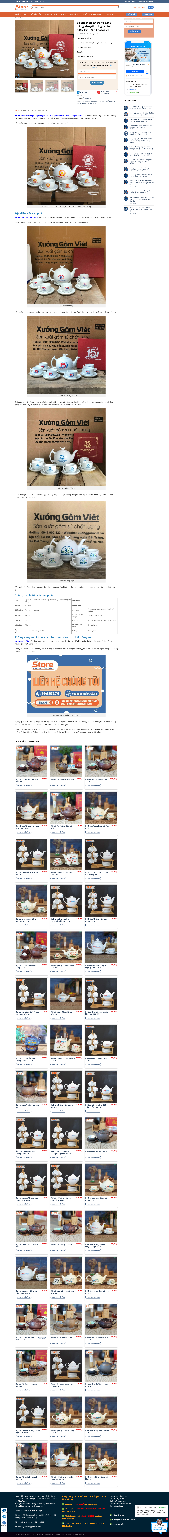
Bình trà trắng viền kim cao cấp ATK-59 (62, 1106)
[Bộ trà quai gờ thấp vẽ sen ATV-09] (101, 1273)
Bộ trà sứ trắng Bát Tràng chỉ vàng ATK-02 (27, 1013)
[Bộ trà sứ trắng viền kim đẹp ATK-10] (101, 901)
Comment (132, 186)
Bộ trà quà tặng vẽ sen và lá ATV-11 (96, 1478)
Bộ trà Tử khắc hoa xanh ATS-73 (26, 1478)
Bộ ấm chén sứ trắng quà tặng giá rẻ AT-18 (27, 1199)
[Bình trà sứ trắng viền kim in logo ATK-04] (31, 808)
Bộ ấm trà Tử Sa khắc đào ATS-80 (27, 780)
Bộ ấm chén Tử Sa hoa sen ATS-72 (27, 1106)
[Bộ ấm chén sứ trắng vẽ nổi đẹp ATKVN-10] (31, 1412)
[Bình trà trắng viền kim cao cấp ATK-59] (66, 1087)
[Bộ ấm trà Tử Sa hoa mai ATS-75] (31, 1319)
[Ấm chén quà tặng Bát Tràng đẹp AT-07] (31, 1133)
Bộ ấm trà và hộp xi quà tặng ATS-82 (26, 966)
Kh (119, 1515)
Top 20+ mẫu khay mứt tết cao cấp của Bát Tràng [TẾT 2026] (140, 107)
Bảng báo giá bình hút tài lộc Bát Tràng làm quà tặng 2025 (141, 114)
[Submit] (118, 7)
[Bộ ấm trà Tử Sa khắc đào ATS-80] (31, 761)
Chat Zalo (4, 1519)
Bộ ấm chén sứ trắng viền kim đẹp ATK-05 (96, 1013)
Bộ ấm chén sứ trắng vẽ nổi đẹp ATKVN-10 (28, 1431)
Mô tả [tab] (17, 111)
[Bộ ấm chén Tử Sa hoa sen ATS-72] (31, 1087)
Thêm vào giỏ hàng (23, 785)
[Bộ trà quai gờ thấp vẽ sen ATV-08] (66, 1273)
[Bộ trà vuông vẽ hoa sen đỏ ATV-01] (66, 1040)
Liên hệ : (134, 1)
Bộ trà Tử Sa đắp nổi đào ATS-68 (61, 1245)
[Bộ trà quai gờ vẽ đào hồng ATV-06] (66, 1412)
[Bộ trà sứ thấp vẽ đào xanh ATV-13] (101, 1412)
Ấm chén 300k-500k (102, 101)
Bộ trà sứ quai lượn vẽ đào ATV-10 (97, 827)
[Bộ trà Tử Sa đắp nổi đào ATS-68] (66, 1226)
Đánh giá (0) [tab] (25, 111)
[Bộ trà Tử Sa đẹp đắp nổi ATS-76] (66, 808)
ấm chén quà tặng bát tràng (88, 103)
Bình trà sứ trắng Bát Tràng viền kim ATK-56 (60, 920)
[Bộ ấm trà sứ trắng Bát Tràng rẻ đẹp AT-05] (101, 1087)
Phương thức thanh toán (119, 1496)
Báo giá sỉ (4, 1513)
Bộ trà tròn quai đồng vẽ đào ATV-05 (96, 1199)
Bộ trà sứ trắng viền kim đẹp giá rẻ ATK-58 (61, 1199)
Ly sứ (84, 14)
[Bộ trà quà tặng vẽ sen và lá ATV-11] (101, 1459)
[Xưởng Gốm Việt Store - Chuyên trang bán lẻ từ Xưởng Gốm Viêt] (21, 7)
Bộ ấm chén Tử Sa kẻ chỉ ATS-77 (96, 1152)
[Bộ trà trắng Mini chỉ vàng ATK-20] (66, 994)
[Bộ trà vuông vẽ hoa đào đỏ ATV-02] (66, 854)
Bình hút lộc (51, 14)
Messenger (4, 1525)
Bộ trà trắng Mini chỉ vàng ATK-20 (62, 1013)
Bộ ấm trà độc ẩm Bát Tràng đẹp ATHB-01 (25, 1059)
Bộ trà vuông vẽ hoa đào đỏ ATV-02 (61, 873)
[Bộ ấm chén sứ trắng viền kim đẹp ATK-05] (101, 994)
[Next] (70, 49)
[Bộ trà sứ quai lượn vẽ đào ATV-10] (101, 808)
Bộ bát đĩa (36, 14)
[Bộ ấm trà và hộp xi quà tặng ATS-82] (31, 947)
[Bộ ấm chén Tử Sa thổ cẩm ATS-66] (31, 1226)
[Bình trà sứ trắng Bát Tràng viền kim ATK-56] (66, 901)
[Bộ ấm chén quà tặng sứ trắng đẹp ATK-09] (31, 1273)
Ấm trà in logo (19, 18)
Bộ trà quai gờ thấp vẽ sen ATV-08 (62, 1292)
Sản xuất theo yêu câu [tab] (39, 111)
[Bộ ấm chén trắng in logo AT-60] (31, 854)
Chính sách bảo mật (117, 1506)
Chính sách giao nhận (117, 1498)
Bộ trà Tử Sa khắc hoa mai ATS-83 (62, 780)
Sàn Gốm (120, 1524)
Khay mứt (96, 14)
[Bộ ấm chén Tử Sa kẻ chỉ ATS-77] (101, 1133)
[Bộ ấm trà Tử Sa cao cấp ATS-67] (101, 761)
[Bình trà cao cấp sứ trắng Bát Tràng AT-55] (101, 854)
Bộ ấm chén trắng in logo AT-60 (27, 873)
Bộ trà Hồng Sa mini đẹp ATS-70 (61, 1338)
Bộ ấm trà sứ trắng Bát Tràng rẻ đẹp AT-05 (95, 1106)
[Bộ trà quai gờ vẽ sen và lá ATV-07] (66, 947)
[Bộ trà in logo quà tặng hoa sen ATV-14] (31, 901)
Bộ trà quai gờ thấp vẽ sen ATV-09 (97, 1292)
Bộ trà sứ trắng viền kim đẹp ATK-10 (96, 920)
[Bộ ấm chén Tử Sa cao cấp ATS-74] (101, 1366)
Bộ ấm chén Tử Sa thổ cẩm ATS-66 (27, 1245)
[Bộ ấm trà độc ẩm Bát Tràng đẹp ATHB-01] (31, 1040)
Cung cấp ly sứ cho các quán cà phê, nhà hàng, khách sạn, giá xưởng (140, 140)
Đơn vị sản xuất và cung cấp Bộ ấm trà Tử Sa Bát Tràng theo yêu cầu (141, 183)
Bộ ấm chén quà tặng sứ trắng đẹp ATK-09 (26, 1292)
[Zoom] (18, 76)
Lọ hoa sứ (109, 14)
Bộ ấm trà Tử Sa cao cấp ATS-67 (96, 780)
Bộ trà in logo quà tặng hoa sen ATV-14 (26, 920)
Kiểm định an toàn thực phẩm (124, 1519)
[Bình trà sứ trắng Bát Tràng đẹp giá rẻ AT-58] (66, 1133)
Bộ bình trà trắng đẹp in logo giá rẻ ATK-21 (95, 966)
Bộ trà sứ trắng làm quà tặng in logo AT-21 (96, 1245)
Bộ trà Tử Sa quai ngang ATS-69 (26, 1385)
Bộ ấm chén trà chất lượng (26, 217)
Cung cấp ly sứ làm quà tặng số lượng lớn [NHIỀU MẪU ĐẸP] (140, 154)
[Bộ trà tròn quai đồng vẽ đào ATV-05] (101, 1180)
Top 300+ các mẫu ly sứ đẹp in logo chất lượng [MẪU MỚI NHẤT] (140, 161)
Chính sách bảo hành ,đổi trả (120, 1504)
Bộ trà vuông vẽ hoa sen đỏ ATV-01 (62, 1059)
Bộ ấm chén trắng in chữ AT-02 (96, 1059)
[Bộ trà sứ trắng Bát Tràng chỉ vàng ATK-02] (31, 994)
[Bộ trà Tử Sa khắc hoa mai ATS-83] (66, 761)
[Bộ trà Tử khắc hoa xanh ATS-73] (31, 1459)
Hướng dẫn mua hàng (118, 1501)
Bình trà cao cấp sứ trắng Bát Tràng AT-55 (96, 873)
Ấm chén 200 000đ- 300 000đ (87, 101)
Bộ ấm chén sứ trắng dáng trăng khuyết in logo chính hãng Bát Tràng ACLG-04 (48, 115)
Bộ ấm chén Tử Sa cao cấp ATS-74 (96, 1385)
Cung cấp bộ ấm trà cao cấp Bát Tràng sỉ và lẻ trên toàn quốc (141, 175)
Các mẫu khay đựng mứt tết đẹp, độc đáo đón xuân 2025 (141, 120)
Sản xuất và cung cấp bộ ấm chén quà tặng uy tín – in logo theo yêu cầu (141, 199)
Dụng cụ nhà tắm (69, 14)
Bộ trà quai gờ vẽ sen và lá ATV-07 (62, 966)
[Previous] (18, 49)
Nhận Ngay (97, 83)
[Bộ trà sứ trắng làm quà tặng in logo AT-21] (101, 1226)
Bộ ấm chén (21, 14)
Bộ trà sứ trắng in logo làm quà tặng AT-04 (62, 1478)
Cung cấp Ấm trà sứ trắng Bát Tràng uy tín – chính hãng (140, 192)
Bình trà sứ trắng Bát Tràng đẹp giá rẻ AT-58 (60, 1152)
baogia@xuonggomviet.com (145, 1)
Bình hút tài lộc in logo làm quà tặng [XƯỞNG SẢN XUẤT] (140, 127)
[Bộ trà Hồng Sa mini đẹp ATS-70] (66, 1319)
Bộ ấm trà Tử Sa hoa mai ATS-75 (25, 1338)
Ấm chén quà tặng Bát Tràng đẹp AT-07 (25, 1152)
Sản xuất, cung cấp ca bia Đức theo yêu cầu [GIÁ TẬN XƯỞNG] (141, 148)
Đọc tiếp (42, 1338)
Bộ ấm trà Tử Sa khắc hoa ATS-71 (96, 1338)
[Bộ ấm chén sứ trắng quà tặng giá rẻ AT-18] (31, 1180)
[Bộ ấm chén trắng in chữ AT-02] (101, 1040)
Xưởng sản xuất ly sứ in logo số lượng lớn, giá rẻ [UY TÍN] (140, 169)
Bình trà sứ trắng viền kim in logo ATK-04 (27, 827)
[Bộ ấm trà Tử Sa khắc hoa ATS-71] (101, 1319)
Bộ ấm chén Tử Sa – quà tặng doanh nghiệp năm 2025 (140, 133)
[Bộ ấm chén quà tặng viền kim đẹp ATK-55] (66, 1366)
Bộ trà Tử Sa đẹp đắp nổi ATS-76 (61, 827)
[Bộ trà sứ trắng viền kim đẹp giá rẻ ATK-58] (66, 1180)
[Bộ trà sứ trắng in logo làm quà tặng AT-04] (66, 1459)
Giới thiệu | (128, 1)
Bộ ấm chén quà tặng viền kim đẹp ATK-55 (61, 1385)
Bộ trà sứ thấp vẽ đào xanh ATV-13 (97, 1431)
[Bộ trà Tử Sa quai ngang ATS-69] (31, 1366)
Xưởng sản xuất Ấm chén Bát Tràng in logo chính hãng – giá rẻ (140, 209)
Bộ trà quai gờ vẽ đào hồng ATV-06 (62, 1431)
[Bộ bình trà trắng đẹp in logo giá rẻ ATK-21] (101, 947)
